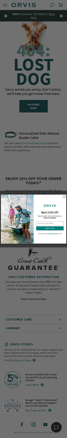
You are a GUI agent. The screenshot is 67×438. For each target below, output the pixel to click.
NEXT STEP (49, 228)
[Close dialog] (64, 196)
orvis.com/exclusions (52, 233)
